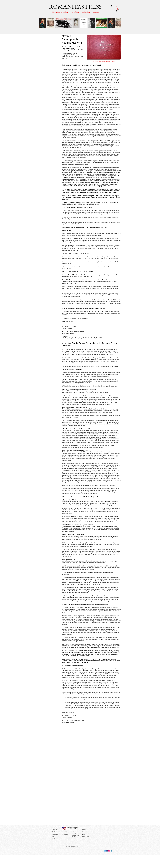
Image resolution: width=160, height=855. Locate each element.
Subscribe (54, 829)
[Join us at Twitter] (105, 851)
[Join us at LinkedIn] (111, 851)
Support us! (55, 834)
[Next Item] (118, 23)
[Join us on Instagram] (109, 851)
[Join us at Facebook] (107, 851)
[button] (117, 10)
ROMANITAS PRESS (75, 6)
